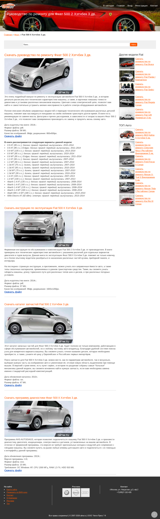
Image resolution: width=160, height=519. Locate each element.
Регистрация (141, 5)
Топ (8, 503)
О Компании (12, 498)
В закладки (108, 5)
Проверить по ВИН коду (17, 492)
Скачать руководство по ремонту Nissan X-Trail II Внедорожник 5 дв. (145, 174)
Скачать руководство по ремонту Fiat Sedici (144, 87)
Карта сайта (12, 489)
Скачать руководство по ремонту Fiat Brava (144, 62)
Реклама (10, 501)
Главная (121, 5)
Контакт (154, 5)
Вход (130, 5)
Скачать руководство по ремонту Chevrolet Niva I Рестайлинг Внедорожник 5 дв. (144, 148)
